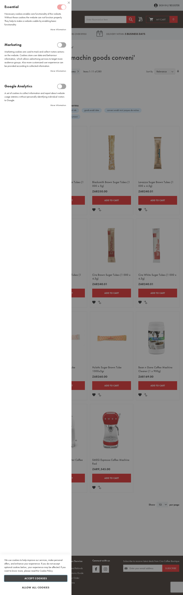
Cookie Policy (46, 570)
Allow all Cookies (36, 587)
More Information (58, 29)
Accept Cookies (35, 578)
